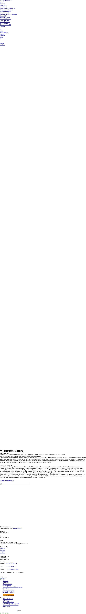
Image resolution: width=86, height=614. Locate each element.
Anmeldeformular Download (11, 603)
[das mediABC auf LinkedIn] (6, 613)
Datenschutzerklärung (9, 590)
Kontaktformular (7, 584)
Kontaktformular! (17, 528)
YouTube (2, 553)
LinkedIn (2, 551)
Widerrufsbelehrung (8, 591)
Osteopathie (3, 16)
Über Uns (6, 582)
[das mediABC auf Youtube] (8, 613)
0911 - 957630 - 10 (11, 563)
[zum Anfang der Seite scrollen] (43, 610)
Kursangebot (3, 5)
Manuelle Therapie (5, 17)
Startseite (5, 581)
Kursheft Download (8, 602)
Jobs (1, 2)
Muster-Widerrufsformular (7, 480)
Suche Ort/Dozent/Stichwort (7, 8)
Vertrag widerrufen (9, 595)
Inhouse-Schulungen (5, 11)
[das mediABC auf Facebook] (1, 613)
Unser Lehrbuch (4, 20)
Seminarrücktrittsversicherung (11, 605)
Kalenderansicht (4, 13)
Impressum (6, 588)
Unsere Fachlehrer (5, 22)
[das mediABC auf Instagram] (4, 613)
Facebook (2, 548)
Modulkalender (4, 23)
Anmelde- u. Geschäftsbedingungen (12, 587)
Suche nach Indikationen (6, 10)
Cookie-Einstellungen (9, 592)
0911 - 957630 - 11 (12, 566)
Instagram (2, 550)
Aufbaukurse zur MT (5, 25)
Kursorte (2, 3)
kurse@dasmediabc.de (13, 569)
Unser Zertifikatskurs (5, 19)
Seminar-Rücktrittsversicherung (8, 14)
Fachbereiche (3, 6)
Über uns (2, 26)
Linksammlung (7, 585)
